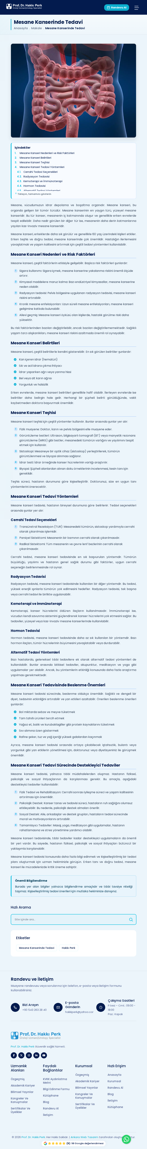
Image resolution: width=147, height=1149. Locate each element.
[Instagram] (29, 1055)
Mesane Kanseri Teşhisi (34, 162)
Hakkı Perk (68, 948)
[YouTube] (44, 1055)
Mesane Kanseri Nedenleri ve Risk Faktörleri (47, 153)
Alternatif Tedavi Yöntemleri (41, 190)
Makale (36, 28)
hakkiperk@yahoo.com (80, 1012)
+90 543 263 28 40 (34, 1010)
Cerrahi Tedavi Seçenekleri (40, 172)
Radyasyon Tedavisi (36, 176)
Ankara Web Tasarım (84, 1137)
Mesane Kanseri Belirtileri (35, 157)
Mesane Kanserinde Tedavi (36, 948)
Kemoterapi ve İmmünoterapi (42, 181)
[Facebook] (14, 1055)
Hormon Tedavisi (34, 186)
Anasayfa (21, 28)
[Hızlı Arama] (131, 919)
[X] (21, 1055)
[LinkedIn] (36, 1055)
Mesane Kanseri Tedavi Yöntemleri (42, 167)
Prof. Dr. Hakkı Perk (33, 1137)
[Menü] (137, 8)
